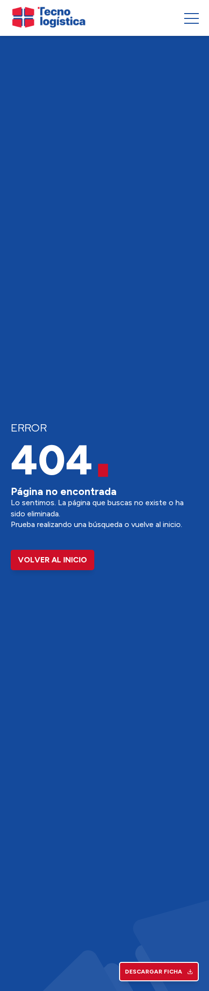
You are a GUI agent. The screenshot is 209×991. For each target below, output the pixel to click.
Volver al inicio (52, 559)
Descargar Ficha (153, 971)
